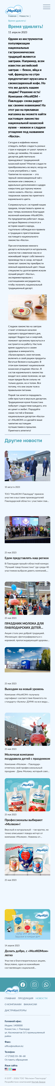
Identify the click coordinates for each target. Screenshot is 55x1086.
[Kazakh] (10, 1068)
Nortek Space (38, 1082)
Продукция (25, 998)
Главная (10, 998)
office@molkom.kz (14, 1046)
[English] (7, 1068)
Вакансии (30, 1004)
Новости (41, 998)
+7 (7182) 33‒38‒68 (15, 1056)
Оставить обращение (16, 1059)
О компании (13, 1004)
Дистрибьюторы (15, 1010)
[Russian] (14, 1068)
